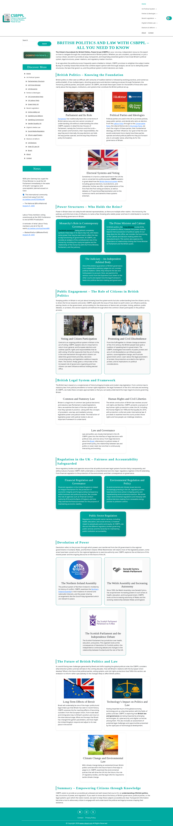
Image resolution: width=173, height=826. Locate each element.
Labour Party (118, 123)
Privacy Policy (90, 818)
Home (144, 4)
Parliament (62, 119)
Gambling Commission (36, 120)
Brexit (30, 150)
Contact (150, 33)
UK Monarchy (32, 89)
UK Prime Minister (34, 85)
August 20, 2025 (29, 235)
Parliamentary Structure (36, 81)
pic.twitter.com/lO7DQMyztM (34, 199)
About (144, 33)
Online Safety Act (34, 112)
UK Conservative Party (35, 97)
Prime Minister (128, 227)
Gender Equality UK (34, 123)
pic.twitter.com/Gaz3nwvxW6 (38, 228)
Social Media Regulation (36, 131)
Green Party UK (33, 104)
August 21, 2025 (29, 206)
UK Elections (32, 143)
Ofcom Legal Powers (35, 135)
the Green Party (136, 126)
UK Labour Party (33, 100)
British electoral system (108, 181)
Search (25, 40)
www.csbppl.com (85, 823)
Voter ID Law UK (33, 147)
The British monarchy (66, 230)
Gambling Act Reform (35, 116)
